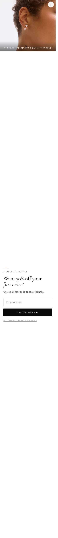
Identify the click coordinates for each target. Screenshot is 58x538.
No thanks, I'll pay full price (20, 320)
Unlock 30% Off (28, 312)
